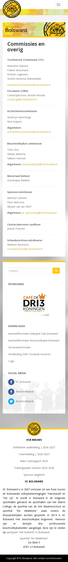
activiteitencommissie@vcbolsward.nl (29, 132)
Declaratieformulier (19, 347)
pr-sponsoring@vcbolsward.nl (39, 212)
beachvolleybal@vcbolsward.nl (39, 164)
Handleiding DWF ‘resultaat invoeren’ (29, 354)
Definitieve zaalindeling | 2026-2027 (34, 447)
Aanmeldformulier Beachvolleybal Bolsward (33, 340)
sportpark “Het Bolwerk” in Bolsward (28, 532)
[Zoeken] (56, 271)
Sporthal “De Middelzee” (34, 538)
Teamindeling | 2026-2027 (34, 454)
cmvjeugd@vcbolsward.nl (22, 99)
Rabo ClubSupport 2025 (34, 461)
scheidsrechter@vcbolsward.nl (24, 249)
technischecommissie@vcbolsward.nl (29, 84)
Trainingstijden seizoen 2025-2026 (34, 468)
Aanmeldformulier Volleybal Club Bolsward (33, 333)
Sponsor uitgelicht (34, 474)
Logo (11, 361)
